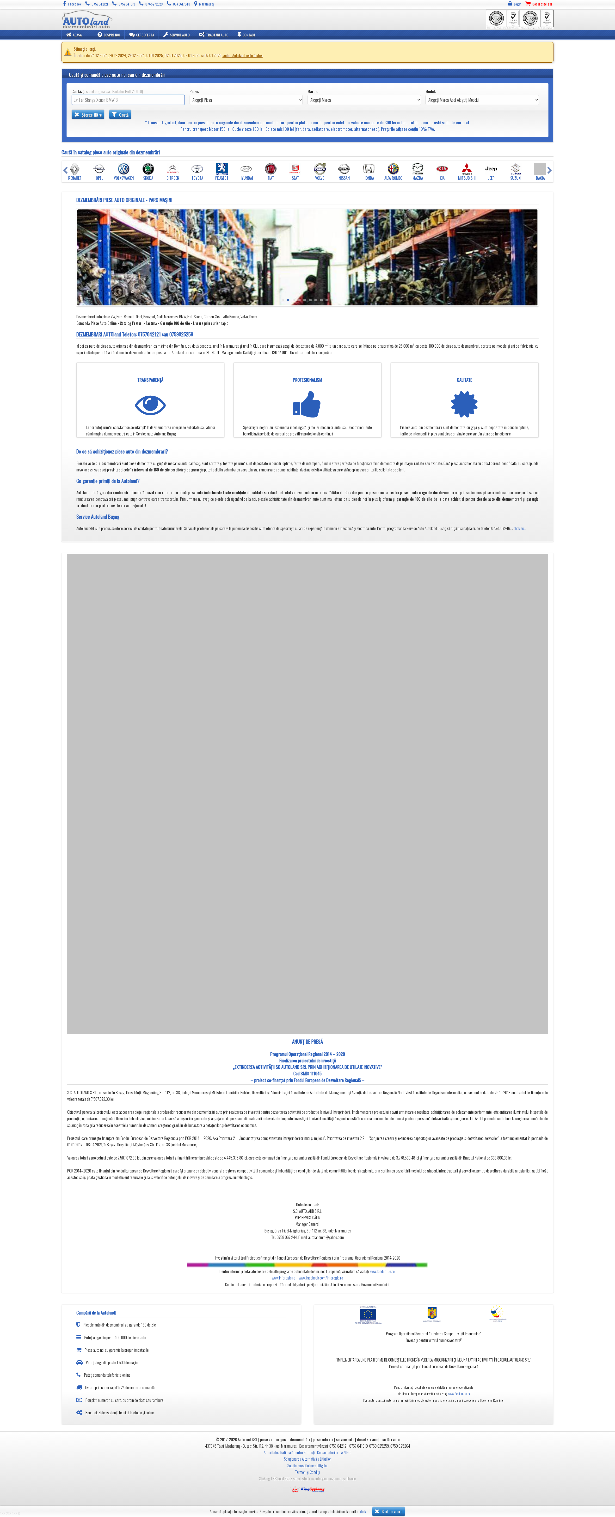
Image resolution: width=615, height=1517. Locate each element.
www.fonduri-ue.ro (382, 1271)
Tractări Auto (217, 34)
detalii (364, 1511)
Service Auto (180, 34)
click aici (519, 528)
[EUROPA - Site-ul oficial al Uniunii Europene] (370, 1314)
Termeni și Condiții (307, 1472)
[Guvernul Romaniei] (433, 1314)
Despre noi (112, 34)
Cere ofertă (145, 34)
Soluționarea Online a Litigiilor (307, 1466)
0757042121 (149, 334)
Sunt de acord (391, 1511)
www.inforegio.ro (283, 1278)
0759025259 (181, 334)
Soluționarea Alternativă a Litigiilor (307, 1459)
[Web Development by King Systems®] (307, 1489)
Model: (430, 91)
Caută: (107, 91)
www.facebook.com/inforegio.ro (321, 1278)
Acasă (77, 34)
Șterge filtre (91, 115)
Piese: (194, 91)
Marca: (313, 91)
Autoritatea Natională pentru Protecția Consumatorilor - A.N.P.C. (307, 1452)
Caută (123, 115)
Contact (249, 34)
